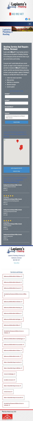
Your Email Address (9, 106)
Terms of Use (16, 263)
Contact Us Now (16, 122)
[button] (20, 149)
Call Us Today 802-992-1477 (16, 168)
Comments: (7, 113)
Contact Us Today (16, 171)
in (13, 276)
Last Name (7, 100)
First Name (7, 93)
